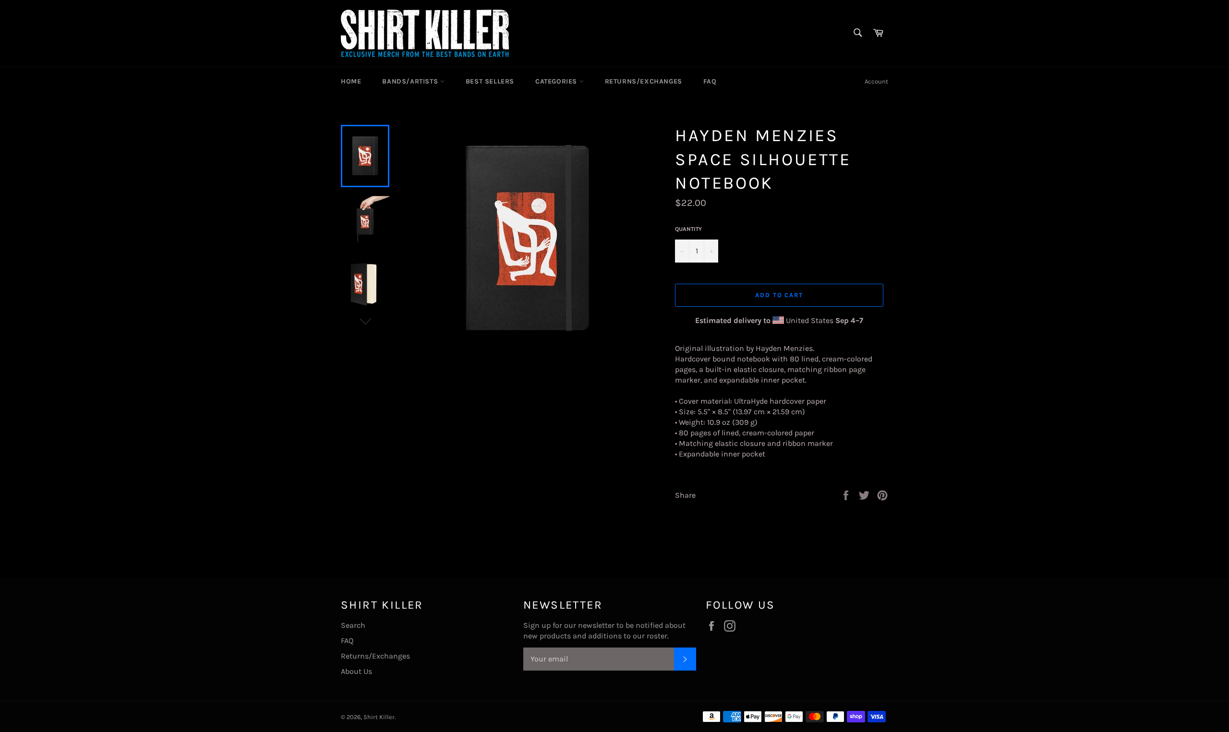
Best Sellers (490, 81)
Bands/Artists (411, 81)
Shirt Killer (379, 716)
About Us (356, 671)
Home (351, 81)
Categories (557, 81)
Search (353, 625)
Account (876, 81)
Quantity (688, 229)
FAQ (710, 81)
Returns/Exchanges (643, 81)
